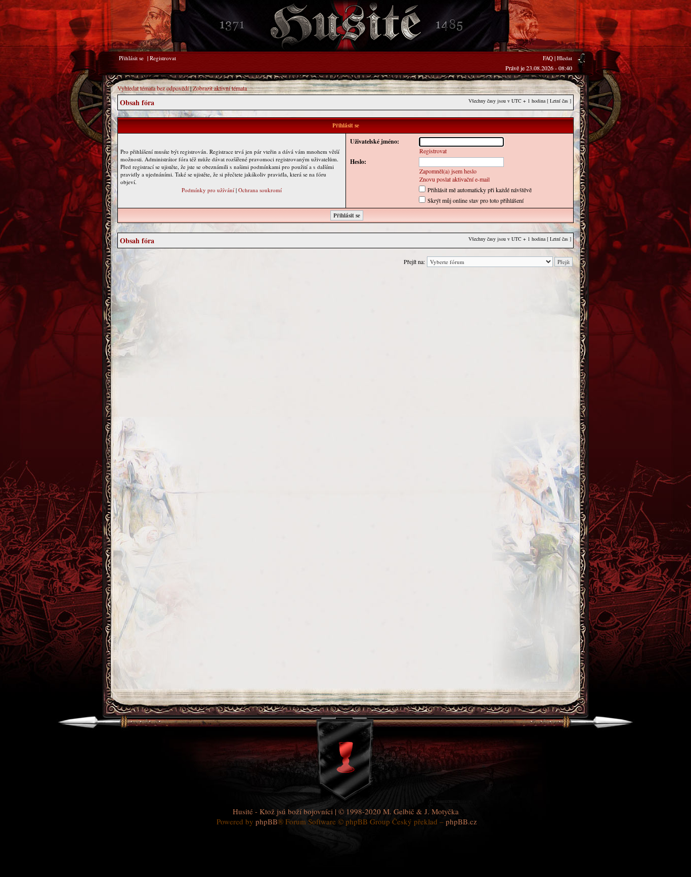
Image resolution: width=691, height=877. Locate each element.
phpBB (266, 821)
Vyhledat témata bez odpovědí (153, 88)
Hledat (564, 58)
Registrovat (163, 58)
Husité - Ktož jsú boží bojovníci (283, 811)
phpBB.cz (461, 821)
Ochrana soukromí (260, 190)
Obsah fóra (137, 102)
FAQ (548, 58)
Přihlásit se (131, 58)
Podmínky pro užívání (208, 190)
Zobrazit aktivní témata (220, 88)
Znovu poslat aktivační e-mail (454, 179)
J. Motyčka (441, 811)
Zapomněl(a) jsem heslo (448, 171)
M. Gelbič (398, 811)
